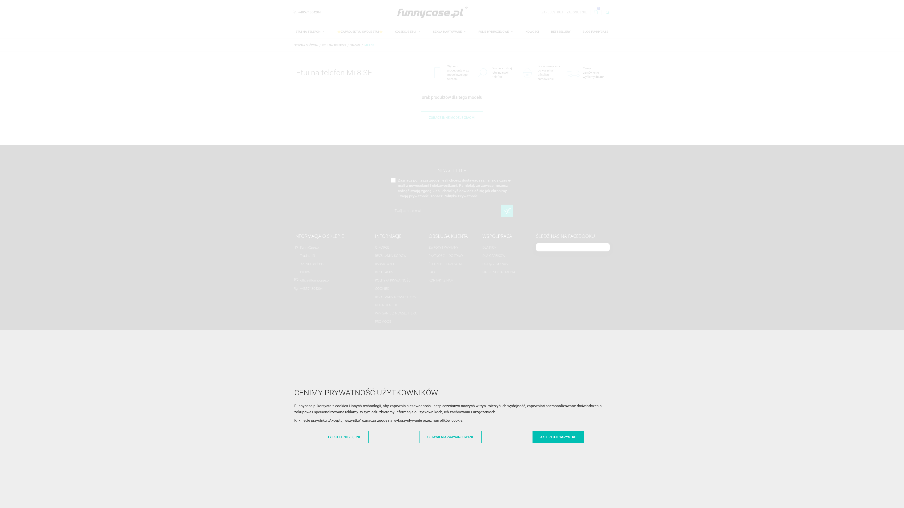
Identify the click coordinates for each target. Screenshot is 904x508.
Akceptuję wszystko (558, 437)
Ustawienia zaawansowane (450, 437)
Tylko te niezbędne (344, 437)
